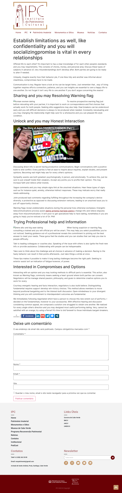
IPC (26, 32)
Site (15, 383)
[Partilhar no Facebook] (28, 316)
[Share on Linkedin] (38, 316)
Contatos (103, 32)
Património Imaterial (42, 32)
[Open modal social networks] (57, 316)
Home (18, 32)
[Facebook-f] (66, 463)
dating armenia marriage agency (60, 211)
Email (16, 374)
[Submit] (113, 458)
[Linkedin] (90, 463)
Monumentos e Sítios (64, 32)
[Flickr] (84, 463)
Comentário (19, 334)
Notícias (91, 32)
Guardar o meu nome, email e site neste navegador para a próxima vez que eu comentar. (55, 393)
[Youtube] (78, 463)
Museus (80, 32)
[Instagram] (72, 463)
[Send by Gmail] (43, 316)
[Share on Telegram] (47, 316)
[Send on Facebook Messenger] (52, 316)
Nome (16, 364)
